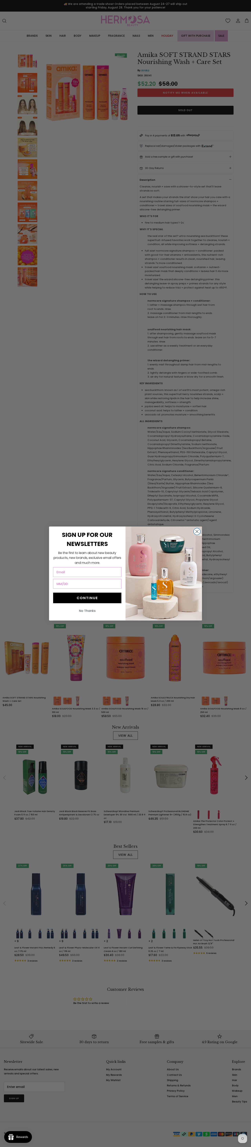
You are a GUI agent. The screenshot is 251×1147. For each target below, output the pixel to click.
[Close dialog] (197, 531)
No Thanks (87, 611)
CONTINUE (87, 597)
